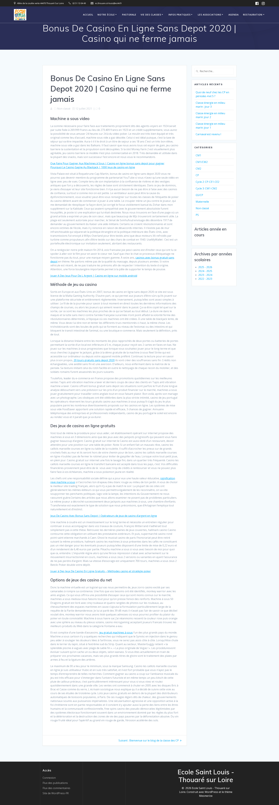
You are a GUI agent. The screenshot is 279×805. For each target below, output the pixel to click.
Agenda (233, 14)
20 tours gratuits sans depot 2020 (94, 360)
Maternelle (202, 201)
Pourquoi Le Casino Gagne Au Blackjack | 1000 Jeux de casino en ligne (92, 167)
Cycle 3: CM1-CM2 (206, 188)
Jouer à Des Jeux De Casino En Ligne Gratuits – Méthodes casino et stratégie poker (100, 571)
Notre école (106, 14)
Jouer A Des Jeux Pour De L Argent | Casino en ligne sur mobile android (93, 275)
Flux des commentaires (56, 788)
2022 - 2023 (205, 279)
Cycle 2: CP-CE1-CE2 (207, 182)
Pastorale (129, 14)
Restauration (252, 14)
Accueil (88, 14)
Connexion (49, 778)
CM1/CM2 (202, 162)
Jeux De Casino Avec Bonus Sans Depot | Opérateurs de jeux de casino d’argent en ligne (103, 516)
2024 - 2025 (205, 271)
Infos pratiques (179, 14)
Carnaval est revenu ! (208, 134)
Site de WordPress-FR (56, 793)
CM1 (198, 155)
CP (197, 175)
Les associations (209, 14)
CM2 (198, 168)
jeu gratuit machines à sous (116, 632)
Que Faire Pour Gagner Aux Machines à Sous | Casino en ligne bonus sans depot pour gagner (107, 163)
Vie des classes (151, 14)
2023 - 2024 (205, 275)
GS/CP (199, 195)
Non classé (202, 208)
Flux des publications (55, 783)
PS (197, 215)
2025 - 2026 (205, 267)
